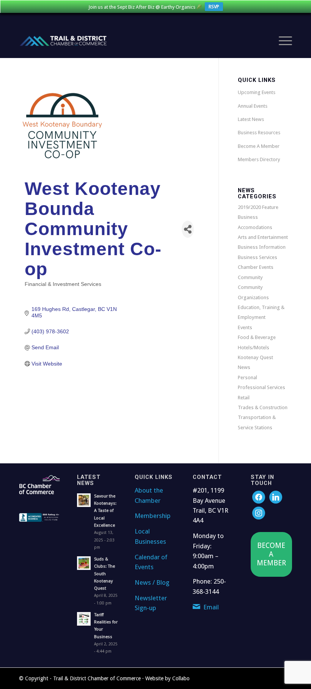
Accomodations (255, 227)
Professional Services (261, 387)
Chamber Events (255, 267)
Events (245, 327)
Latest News (251, 119)
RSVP (214, 6)
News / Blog (152, 582)
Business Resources (259, 132)
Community (250, 277)
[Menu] (281, 41)
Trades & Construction (262, 407)
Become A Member (259, 146)
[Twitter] (275, 497)
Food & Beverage (257, 337)
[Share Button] (188, 229)
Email (211, 607)
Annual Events (252, 106)
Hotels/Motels (253, 347)
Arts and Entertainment (263, 237)
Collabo (181, 678)
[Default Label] (258, 513)
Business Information (262, 247)
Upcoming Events (256, 92)
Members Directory (259, 159)
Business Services (257, 257)
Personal (247, 377)
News (244, 367)
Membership (153, 515)
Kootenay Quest (255, 357)
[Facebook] (258, 497)
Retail (244, 397)
